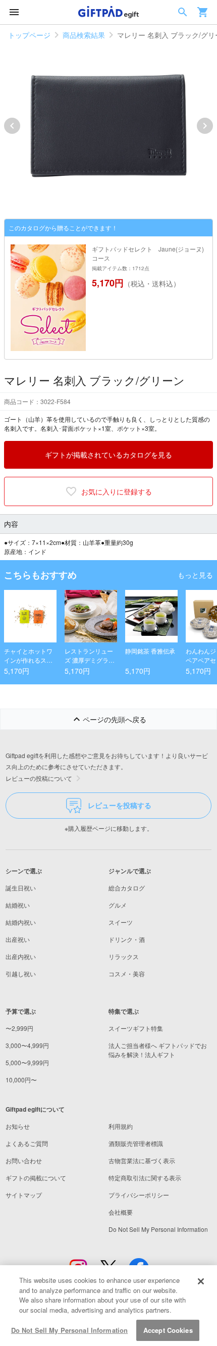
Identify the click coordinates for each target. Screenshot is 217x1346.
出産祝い (18, 939)
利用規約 (120, 1126)
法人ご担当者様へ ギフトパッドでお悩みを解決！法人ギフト (157, 1050)
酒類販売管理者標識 (135, 1143)
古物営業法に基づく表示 (141, 1160)
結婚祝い (18, 905)
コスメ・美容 (126, 973)
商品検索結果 (84, 35)
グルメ (117, 905)
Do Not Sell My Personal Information (69, 1330)
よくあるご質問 (27, 1143)
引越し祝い (21, 973)
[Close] (201, 1281)
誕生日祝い (21, 887)
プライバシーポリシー (138, 1194)
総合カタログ (126, 887)
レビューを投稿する (119, 805)
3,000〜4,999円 (27, 1045)
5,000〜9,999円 (27, 1062)
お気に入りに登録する (116, 491)
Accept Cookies (168, 1330)
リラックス (123, 956)
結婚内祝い (21, 922)
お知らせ (18, 1126)
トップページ (29, 35)
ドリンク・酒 (126, 939)
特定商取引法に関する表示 (144, 1177)
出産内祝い (21, 956)
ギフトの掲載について (36, 1177)
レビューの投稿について (39, 778)
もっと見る (195, 575)
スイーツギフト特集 (135, 1028)
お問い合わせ (24, 1160)
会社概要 (120, 1212)
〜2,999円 (19, 1028)
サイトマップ (24, 1194)
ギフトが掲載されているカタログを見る (108, 455)
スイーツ (120, 922)
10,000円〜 (21, 1079)
